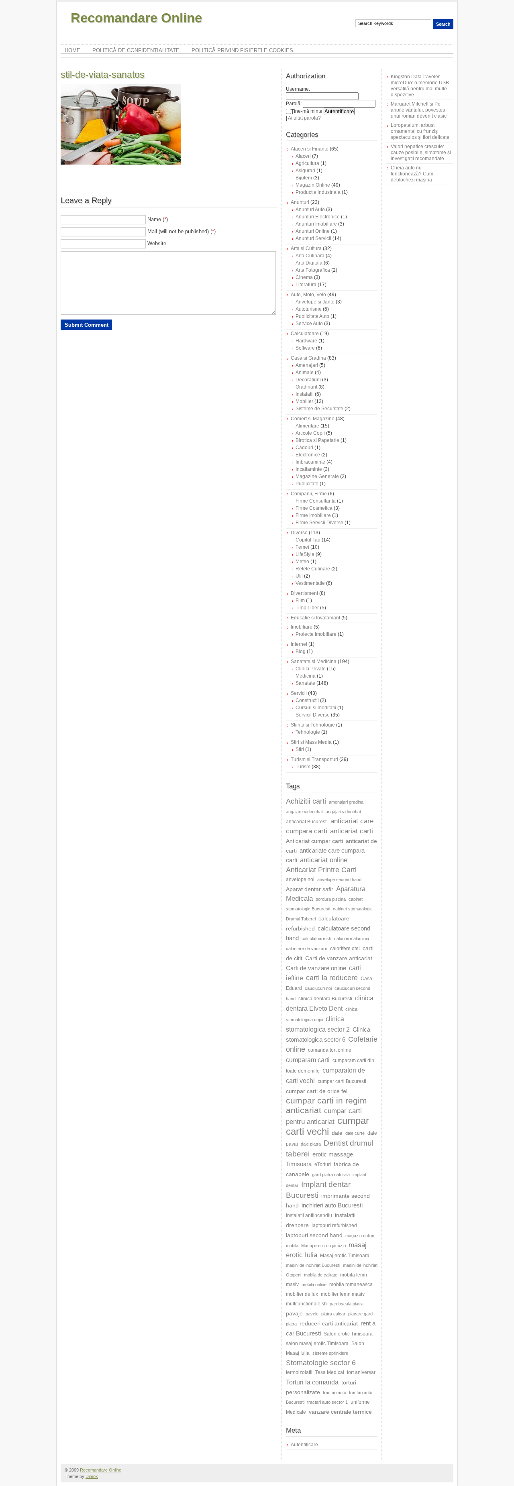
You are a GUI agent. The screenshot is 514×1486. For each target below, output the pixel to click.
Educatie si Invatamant (315, 618)
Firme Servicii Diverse (319, 522)
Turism (303, 766)
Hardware (306, 341)
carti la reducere (332, 978)
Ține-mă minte (306, 111)
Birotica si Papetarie (317, 440)
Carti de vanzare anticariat (338, 958)
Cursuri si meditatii (316, 707)
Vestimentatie (310, 583)
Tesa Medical (329, 1372)
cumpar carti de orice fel (316, 1091)
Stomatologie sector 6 (321, 1363)
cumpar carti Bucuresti (342, 1081)
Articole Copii (310, 433)
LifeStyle (305, 554)
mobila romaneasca (351, 1284)
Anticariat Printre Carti (321, 870)
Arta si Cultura (306, 248)
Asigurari (305, 170)
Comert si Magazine (313, 418)
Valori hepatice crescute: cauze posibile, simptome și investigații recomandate (421, 152)
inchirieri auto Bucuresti (332, 1205)
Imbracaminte (310, 462)
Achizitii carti (306, 801)
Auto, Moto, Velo (308, 294)
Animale (305, 372)
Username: (298, 89)
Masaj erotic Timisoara (344, 1255)
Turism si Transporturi (314, 759)
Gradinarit (306, 387)
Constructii (307, 700)
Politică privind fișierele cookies (242, 50)
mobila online (314, 1284)
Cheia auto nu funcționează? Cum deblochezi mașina (412, 174)
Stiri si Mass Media (311, 742)
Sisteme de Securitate (319, 408)
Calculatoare (305, 333)
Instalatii (305, 394)
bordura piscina (331, 899)
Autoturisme (309, 309)
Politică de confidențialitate (135, 50)
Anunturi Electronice (318, 217)
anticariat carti (351, 831)
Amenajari (307, 365)
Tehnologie (308, 732)
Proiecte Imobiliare (316, 634)
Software (305, 348)
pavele (312, 1313)
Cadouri (304, 447)
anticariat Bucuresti (307, 821)
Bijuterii (304, 178)
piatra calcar (333, 1313)
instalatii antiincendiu (309, 1215)
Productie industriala (318, 192)
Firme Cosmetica (314, 508)
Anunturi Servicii (313, 238)
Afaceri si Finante (309, 149)
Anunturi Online (313, 231)
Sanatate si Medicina (314, 661)
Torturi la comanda (312, 1382)
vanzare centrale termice (340, 1412)
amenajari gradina (346, 802)
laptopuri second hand (314, 1235)
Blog (301, 651)
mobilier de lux (302, 1294)
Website (156, 243)
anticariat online (323, 860)
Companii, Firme (309, 494)
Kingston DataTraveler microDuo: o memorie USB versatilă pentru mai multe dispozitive (420, 86)
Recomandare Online (136, 17)
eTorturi (322, 1164)
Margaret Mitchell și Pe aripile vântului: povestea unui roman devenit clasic (419, 110)
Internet (299, 644)
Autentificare (304, 1444)
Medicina (306, 676)
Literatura (306, 284)
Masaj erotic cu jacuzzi (323, 1245)
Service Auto (309, 323)
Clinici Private (311, 669)
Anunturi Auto (310, 209)
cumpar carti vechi (327, 1126)
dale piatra (311, 1144)
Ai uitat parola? (304, 118)
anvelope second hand (339, 879)
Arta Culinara (310, 256)
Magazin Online (313, 185)
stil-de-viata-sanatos (103, 74)
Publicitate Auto (312, 316)
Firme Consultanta (316, 501)
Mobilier (304, 401)
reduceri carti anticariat (329, 1323)
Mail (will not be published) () (181, 231)
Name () (157, 219)
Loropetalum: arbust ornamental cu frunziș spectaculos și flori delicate (420, 131)
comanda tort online (329, 1050)
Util (299, 576)
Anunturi (300, 202)
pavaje (294, 1313)
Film (300, 600)
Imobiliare (301, 627)
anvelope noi (300, 879)
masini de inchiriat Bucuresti (313, 1265)
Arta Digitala (309, 263)
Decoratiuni (308, 380)
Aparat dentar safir (309, 889)
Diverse (299, 532)
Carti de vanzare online (316, 968)
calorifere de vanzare (306, 948)
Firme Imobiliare (313, 515)
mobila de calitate (320, 1274)
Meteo (302, 561)
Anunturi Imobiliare (316, 224)
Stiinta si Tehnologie (313, 725)
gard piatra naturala (331, 1174)
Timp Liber (307, 608)
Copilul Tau (308, 540)
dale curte (355, 1133)
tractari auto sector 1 (327, 1402)
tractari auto (334, 1392)
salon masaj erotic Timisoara (317, 1343)
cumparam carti (308, 1059)
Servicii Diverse (313, 715)
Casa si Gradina (308, 358)
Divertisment (304, 593)
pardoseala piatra (346, 1303)
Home (72, 50)
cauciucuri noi (318, 988)
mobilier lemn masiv (343, 1294)
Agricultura (307, 163)
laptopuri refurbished (334, 1225)
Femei (302, 547)
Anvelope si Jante (315, 302)
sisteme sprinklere (330, 1353)
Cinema (304, 277)
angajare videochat (304, 811)
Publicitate (307, 484)
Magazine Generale (317, 476)
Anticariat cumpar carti (314, 841)
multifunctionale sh (306, 1304)
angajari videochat (343, 811)
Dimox (92, 1476)
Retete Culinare (313, 569)
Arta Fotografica (313, 270)
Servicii (299, 693)
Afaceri (303, 156)
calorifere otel (345, 948)
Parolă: (294, 103)
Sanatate (305, 683)
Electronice (308, 455)
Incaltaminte (309, 469)
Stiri (300, 749)
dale (337, 1133)
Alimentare (307, 426)
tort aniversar (361, 1372)
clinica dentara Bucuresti (325, 999)
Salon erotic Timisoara (348, 1334)
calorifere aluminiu (351, 938)
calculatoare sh (316, 938)
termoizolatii (299, 1372)
